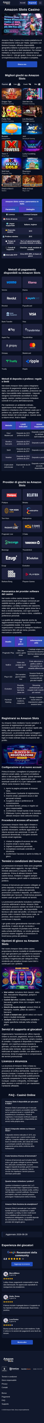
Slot (35, 84)
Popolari (5, 84)
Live (15, 84)
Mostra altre (22, 1342)
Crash (25, 84)
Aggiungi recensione (22, 1264)
